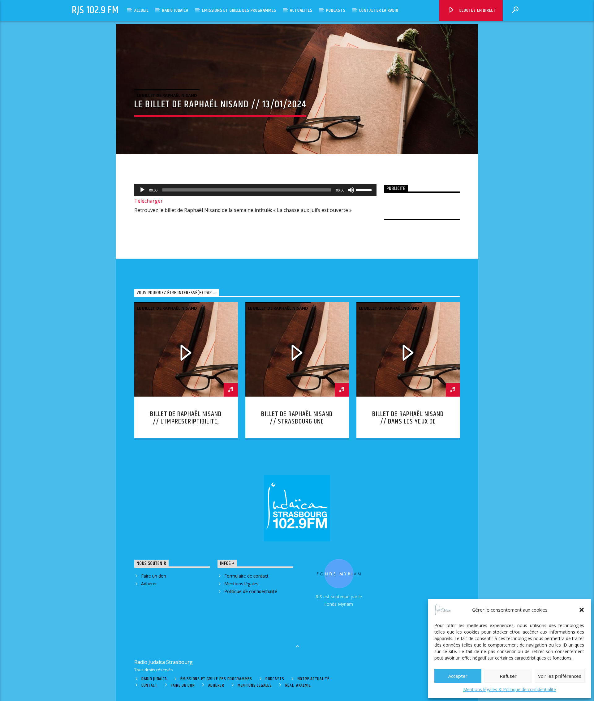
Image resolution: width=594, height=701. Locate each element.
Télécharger (148, 200)
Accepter (457, 676)
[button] (582, 610)
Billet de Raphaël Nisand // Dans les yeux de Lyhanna (408, 421)
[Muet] (351, 190)
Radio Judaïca (175, 10)
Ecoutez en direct (477, 10)
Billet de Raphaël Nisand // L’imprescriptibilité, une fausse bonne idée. (186, 421)
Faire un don (153, 576)
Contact (149, 685)
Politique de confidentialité (250, 591)
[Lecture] (142, 190)
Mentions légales (241, 584)
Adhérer (149, 584)
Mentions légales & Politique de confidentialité (509, 689)
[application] (255, 190)
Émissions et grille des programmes (239, 10)
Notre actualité (313, 679)
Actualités (301, 10)
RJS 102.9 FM (95, 10)
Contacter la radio (378, 10)
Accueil (141, 10)
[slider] (364, 189)
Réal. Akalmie (298, 685)
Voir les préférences (559, 676)
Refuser (508, 676)
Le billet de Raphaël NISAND (167, 95)
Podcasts (335, 10)
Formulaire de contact (246, 576)
